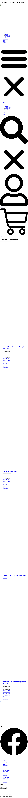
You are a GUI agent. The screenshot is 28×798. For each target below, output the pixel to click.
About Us (5, 774)
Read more (5, 578)
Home (4, 30)
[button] (14, 72)
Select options (5, 367)
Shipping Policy (6, 772)
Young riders (7, 35)
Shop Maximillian (6, 31)
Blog (4, 40)
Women (6, 34)
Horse (6, 37)
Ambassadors (5, 39)
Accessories (7, 36)
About (4, 41)
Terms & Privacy (6, 770)
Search (1, 145)
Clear (4, 365)
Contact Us (5, 42)
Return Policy (5, 771)
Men (6, 33)
